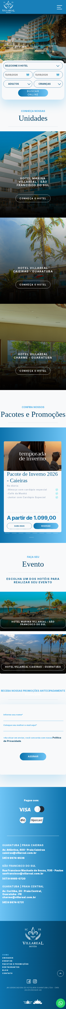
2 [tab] (13, 530)
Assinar (33, 756)
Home (5, 955)
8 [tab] (54, 530)
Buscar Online (33, 93)
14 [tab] (41, 534)
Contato (7, 973)
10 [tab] (13, 534)
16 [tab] (54, 534)
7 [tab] (47, 530)
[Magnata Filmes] (38, 1002)
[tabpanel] (32, 486)
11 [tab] (20, 534)
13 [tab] (34, 534)
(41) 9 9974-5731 (13, 902)
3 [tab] (20, 530)
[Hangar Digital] (28, 1002)
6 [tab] (41, 530)
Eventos (7, 961)
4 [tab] (27, 530)
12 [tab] (27, 534)
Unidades (7, 958)
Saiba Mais (19, 526)
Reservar (45, 526)
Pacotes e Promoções (15, 964)
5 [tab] (34, 530)
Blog (5, 970)
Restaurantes (10, 967)
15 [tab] (47, 534)
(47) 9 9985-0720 (13, 878)
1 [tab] (6, 530)
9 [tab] (6, 534)
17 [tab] (30, 538)
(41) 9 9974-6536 (13, 857)
